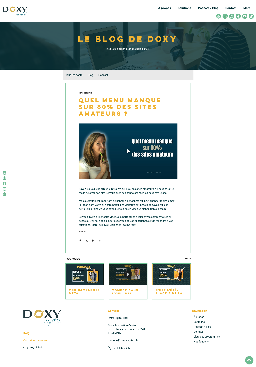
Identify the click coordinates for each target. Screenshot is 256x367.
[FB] (238, 16)
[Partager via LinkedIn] (93, 240)
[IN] (225, 16)
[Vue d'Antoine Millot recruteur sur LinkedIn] (128, 274)
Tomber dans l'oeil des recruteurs (125, 291)
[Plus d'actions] (175, 92)
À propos (199, 317)
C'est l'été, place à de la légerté (169, 291)
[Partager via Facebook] (80, 240)
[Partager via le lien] (99, 240)
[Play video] (128, 151)
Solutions (199, 321)
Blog (90, 75)
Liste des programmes (201, 336)
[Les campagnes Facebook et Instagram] (85, 274)
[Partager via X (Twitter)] (86, 240)
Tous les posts (73, 75)
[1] (218, 16)
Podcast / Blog (201, 326)
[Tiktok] (251, 16)
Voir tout (187, 258)
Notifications (201, 341)
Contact (198, 331)
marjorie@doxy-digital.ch (123, 340)
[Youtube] (244, 16)
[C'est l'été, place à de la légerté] (171, 274)
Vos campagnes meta (84, 291)
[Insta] (231, 16)
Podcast (103, 75)
